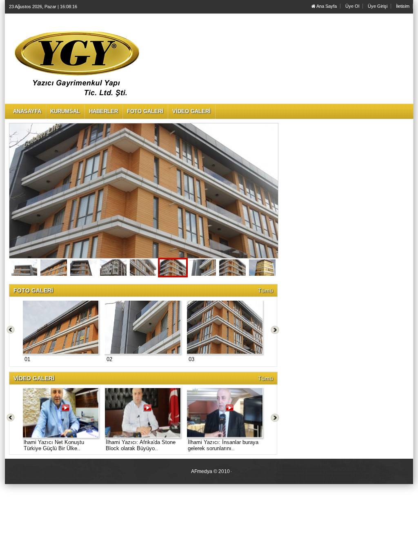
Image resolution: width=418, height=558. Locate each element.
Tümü (265, 290)
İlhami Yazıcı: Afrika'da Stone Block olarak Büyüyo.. (141, 445)
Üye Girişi (377, 6)
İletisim (402, 6)
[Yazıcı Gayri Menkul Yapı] (24, 267)
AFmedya (201, 471)
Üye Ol (352, 6)
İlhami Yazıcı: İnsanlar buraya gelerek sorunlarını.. (223, 445)
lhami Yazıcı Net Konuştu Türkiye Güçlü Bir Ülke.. (54, 445)
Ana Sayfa (326, 6)
